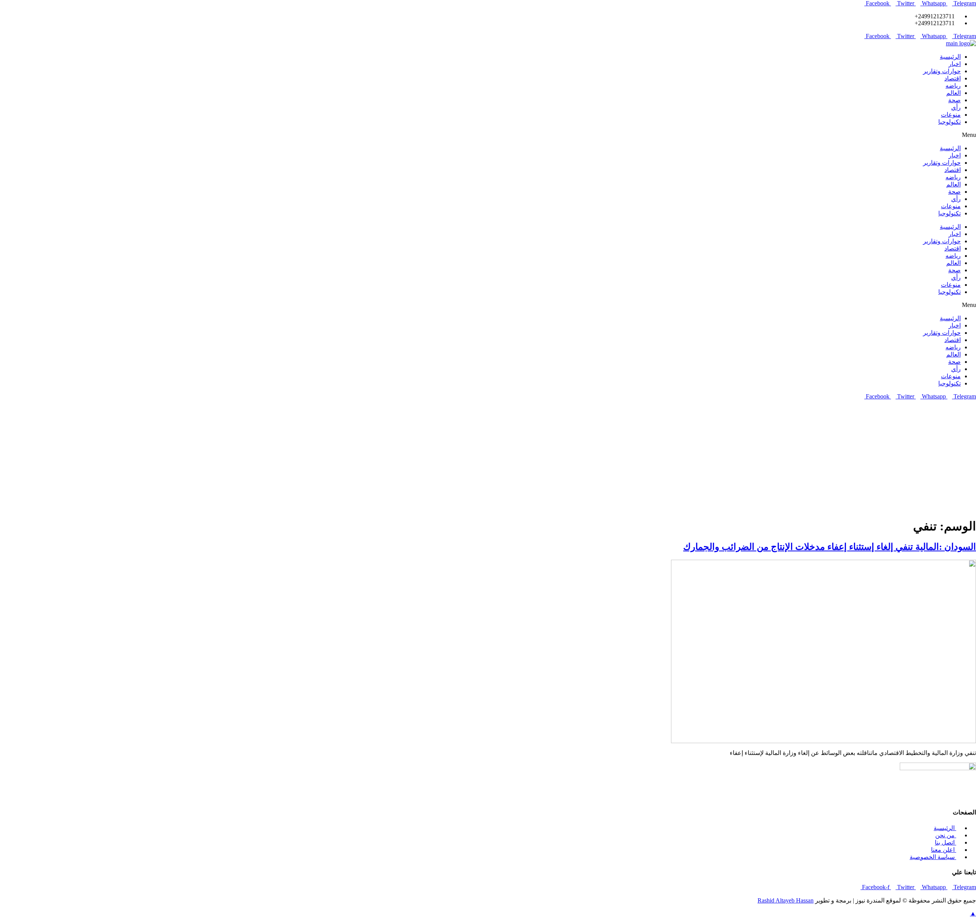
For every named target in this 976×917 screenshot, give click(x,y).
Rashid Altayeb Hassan (786, 900)
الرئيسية (950, 56)
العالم (953, 93)
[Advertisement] (488, 457)
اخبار (955, 64)
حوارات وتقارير (942, 71)
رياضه (953, 85)
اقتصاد (952, 78)
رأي (956, 107)
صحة (954, 100)
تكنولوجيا (949, 122)
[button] (488, 135)
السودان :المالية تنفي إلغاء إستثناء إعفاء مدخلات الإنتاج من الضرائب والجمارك (829, 547)
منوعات (951, 114)
